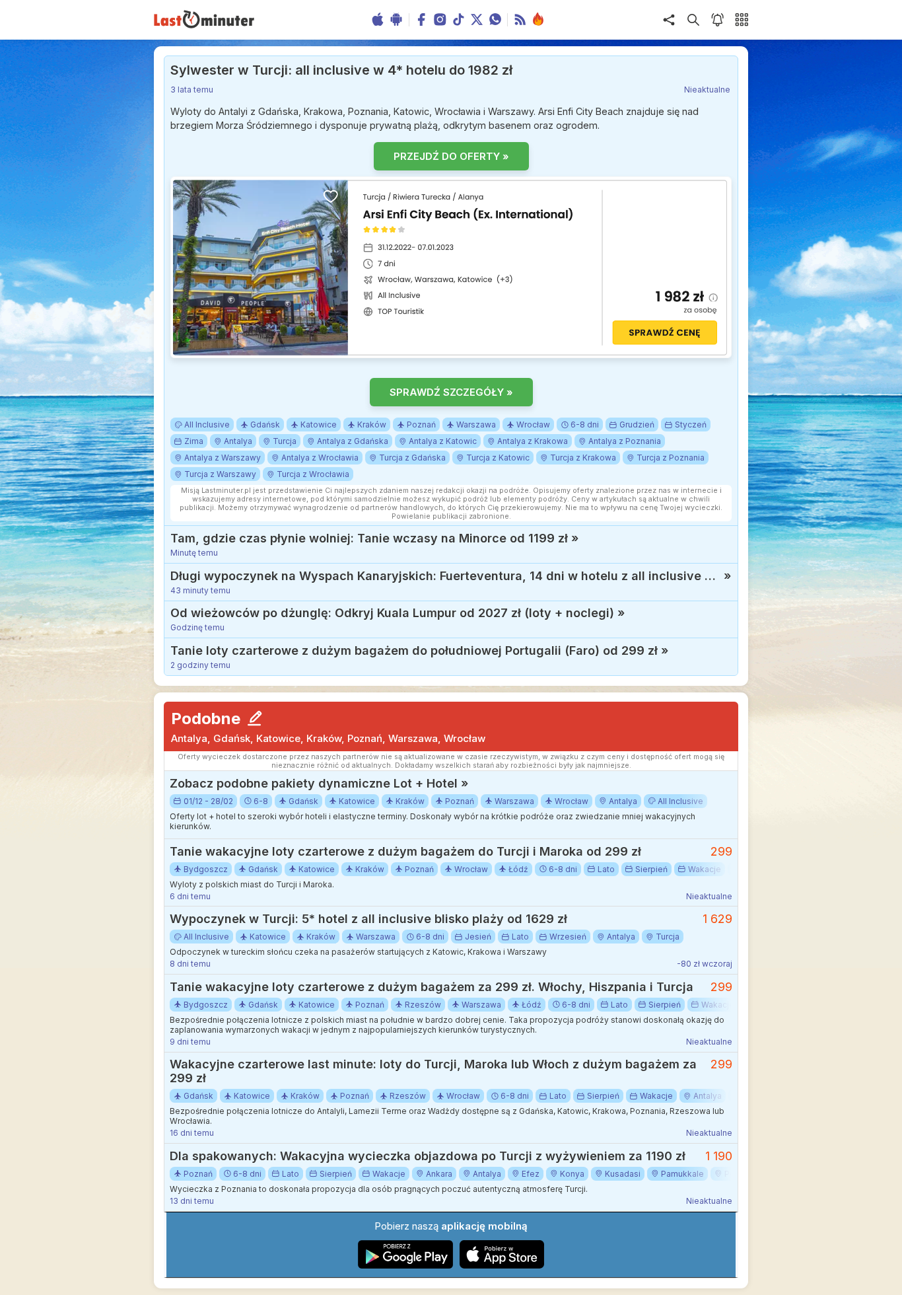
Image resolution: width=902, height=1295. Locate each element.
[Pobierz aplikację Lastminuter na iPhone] (501, 1266)
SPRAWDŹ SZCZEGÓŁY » (451, 392)
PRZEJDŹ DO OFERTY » (451, 156)
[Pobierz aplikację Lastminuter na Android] (406, 1266)
